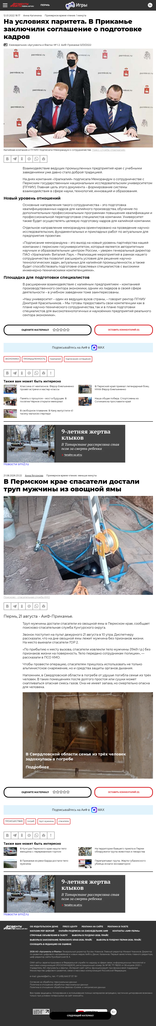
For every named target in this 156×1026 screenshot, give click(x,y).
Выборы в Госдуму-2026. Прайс (90, 935)
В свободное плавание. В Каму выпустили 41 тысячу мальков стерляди (46, 412)
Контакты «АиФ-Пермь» (126, 931)
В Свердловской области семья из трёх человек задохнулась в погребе (76, 756)
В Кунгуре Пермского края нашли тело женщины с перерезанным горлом (43, 850)
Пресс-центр (70, 926)
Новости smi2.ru (16, 464)
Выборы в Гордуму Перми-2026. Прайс (118, 940)
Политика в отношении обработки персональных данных (59, 984)
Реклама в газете (117, 926)
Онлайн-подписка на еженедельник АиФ (83, 931)
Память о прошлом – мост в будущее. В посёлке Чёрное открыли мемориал (43, 400)
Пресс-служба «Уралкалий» (108, 149)
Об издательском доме (44, 926)
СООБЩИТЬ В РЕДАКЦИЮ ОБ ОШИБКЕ (50, 944)
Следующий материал (80, 1015)
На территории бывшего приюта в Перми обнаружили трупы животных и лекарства (120, 850)
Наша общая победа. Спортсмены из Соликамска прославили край (116, 400)
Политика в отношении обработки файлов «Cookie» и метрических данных (67, 987)
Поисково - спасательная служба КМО (27, 597)
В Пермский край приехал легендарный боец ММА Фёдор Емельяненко (122, 388)
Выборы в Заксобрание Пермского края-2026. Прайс (61, 940)
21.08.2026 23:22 (13, 475)
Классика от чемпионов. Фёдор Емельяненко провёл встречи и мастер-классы (47, 388)
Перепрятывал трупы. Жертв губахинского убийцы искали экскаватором (120, 862)
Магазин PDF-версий (42, 931)
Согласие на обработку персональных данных (53, 982)
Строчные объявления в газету (49, 935)
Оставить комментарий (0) (123, 330)
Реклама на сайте (92, 926)
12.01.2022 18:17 (12, 15)
